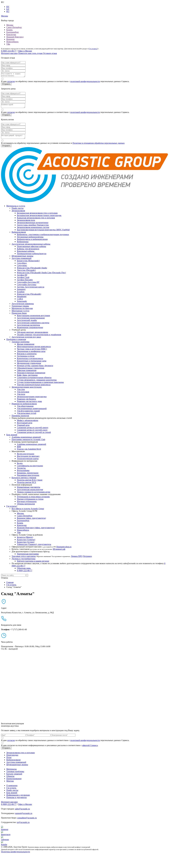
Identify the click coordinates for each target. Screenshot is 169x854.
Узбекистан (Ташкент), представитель (34, 544)
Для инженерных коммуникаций (32, 408)
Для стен (21, 389)
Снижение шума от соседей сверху (32, 427)
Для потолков (23, 392)
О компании (11, 785)
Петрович (87, 556)
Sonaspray (21, 289)
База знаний (11, 435)
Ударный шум (23, 425)
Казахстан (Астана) (25, 542)
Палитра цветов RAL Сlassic (30, 480)
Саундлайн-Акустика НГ (28, 282)
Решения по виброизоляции (24, 404)
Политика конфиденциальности (15, 852)
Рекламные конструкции (28, 475)
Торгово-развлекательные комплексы (34, 384)
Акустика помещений (21, 258)
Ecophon (20, 292)
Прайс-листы (18, 208)
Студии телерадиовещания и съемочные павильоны (40, 382)
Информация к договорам (18, 795)
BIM (19, 446)
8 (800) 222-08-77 (8, 51)
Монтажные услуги (20, 311)
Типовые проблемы (20, 342)
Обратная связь (24, 568)
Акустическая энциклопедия (30, 489)
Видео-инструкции (25, 454)
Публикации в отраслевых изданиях (33, 497)
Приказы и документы (16, 797)
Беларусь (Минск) (25, 537)
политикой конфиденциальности (85, 81)
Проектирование (14, 778)
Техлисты (21, 468)
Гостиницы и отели (25, 356)
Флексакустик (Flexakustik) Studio (32, 268)
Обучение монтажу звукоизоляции (32, 332)
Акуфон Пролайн (25, 280)
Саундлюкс (22, 265)
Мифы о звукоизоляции (27, 420)
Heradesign (21, 296)
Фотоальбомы (23, 470)
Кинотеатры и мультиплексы (30, 358)
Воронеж (10, 39)
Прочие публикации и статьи (30, 499)
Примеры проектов (20, 415)
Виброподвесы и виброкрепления (32, 239)
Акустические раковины (23, 303)
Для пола (21, 394)
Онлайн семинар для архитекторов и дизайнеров (39, 334)
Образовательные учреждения (30, 368)
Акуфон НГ (22, 275)
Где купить (11, 788)
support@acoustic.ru (23, 813)
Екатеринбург (12, 32)
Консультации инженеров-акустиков (33, 315)
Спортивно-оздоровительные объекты (34, 377)
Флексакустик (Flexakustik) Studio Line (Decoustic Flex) (41, 272)
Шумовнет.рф (59, 549)
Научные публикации (27, 501)
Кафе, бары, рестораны (27, 375)
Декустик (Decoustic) (26, 270)
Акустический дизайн (27, 320)
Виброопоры (23, 241)
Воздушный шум (24, 423)
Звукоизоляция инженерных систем (33, 227)
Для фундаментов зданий (28, 411)
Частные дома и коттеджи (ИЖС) (32, 349)
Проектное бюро (19, 313)
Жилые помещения (25, 344)
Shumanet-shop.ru (63, 547)
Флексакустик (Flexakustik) (29, 294)
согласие (11, 81)
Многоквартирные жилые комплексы (34, 346)
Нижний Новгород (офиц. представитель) (36, 528)
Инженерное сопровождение (30, 327)
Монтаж (10, 781)
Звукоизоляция (18, 210)
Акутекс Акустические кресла (30, 287)
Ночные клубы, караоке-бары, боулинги (35, 365)
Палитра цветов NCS (26, 482)
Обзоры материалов (26, 504)
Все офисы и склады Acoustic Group (28, 508)
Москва (9, 25)
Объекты (10, 776)
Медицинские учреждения (29, 363)
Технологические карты (28, 458)
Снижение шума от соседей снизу (32, 430)
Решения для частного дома (29, 401)
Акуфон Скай (23, 277)
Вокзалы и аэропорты (27, 354)
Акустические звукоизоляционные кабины (31, 244)
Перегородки (12, 755)
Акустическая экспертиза (28, 325)
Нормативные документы (28, 487)
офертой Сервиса (90, 745)
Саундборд (22, 263)
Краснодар (11, 34)
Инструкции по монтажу (28, 456)
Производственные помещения (31, 373)
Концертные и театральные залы (31, 361)
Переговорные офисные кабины (31, 246)
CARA (20, 299)
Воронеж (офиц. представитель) (31, 518)
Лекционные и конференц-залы (31, 351)
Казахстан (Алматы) (26, 539)
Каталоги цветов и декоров (24, 477)
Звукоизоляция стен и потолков (20, 753)
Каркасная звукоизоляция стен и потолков (36, 218)
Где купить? (93, 49)
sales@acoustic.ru (22, 809)
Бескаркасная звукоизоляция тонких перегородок (39, 215)
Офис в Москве (25, 51)
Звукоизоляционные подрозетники (32, 222)
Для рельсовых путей (26, 413)
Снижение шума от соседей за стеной (34, 432)
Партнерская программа (28, 554)
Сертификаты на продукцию (30, 466)
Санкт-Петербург (14, 27)
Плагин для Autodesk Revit (29, 449)
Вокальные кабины (25, 251)
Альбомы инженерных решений (26, 437)
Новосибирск (12, 42)
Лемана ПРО (77, 556)
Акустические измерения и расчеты (33, 323)
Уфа (8, 44)
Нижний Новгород (15, 37)
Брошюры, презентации (27, 473)
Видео (20, 463)
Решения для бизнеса (26, 399)
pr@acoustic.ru (23, 822)
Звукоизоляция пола (26, 220)
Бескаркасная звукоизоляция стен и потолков (37, 213)
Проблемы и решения (16, 339)
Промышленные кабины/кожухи (31, 253)
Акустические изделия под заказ (26, 337)
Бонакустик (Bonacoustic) (28, 261)
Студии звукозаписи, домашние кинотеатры (37, 380)
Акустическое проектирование (31, 318)
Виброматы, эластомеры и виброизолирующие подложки (43, 234)
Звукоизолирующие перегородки (32, 396)
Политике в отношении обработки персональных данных (98, 143)
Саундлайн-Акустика (26, 284)
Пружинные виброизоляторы (30, 237)
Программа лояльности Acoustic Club (28, 439)
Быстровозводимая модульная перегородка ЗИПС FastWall (43, 230)
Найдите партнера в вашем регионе (33, 561)
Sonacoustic (22, 301)
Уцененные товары (20, 306)
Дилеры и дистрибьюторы (23, 559)
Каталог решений (14, 774)
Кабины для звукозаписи (28, 249)
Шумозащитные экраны (22, 256)
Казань (9, 30)
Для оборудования (25, 406)
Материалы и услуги (15, 206)
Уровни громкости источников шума (33, 492)
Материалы (11, 769)
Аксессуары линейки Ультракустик (33, 225)
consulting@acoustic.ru (27, 818)
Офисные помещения (26, 370)
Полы (8, 757)
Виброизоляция (19, 232)
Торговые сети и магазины (24, 556)
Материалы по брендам (22, 308)
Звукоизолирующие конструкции (27, 387)
